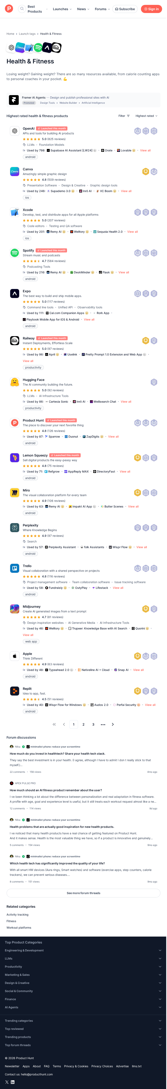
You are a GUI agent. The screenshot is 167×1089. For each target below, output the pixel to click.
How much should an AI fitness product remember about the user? (56, 790)
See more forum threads (83, 893)
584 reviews (56, 261)
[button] (146, 116)
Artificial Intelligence (93, 102)
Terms (57, 1066)
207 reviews (56, 220)
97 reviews (55, 348)
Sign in (153, 9)
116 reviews (56, 576)
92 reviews (55, 390)
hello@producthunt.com (37, 1074)
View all (145, 150)
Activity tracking (18, 914)
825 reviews (56, 139)
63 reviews (55, 664)
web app (31, 641)
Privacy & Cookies (76, 1066)
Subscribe (127, 9)
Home (10, 33)
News (81, 9)
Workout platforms (19, 927)
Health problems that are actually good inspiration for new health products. (62, 826)
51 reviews (55, 699)
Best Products (35, 8)
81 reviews (55, 617)
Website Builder (68, 102)
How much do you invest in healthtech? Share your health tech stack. (57, 753)
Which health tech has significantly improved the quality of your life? (57, 863)
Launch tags (27, 33)
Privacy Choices (102, 1066)
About (37, 1066)
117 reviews (56, 301)
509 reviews (56, 179)
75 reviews (55, 465)
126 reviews (56, 431)
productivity (33, 367)
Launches (60, 9)
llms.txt (137, 1066)
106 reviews (56, 500)
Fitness (11, 921)
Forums (101, 9)
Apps (26, 1066)
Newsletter (12, 1066)
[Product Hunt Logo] (9, 8)
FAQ (46, 1066)
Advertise (122, 1066)
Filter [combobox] (122, 115)
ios (27, 197)
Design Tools (47, 102)
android (30, 157)
